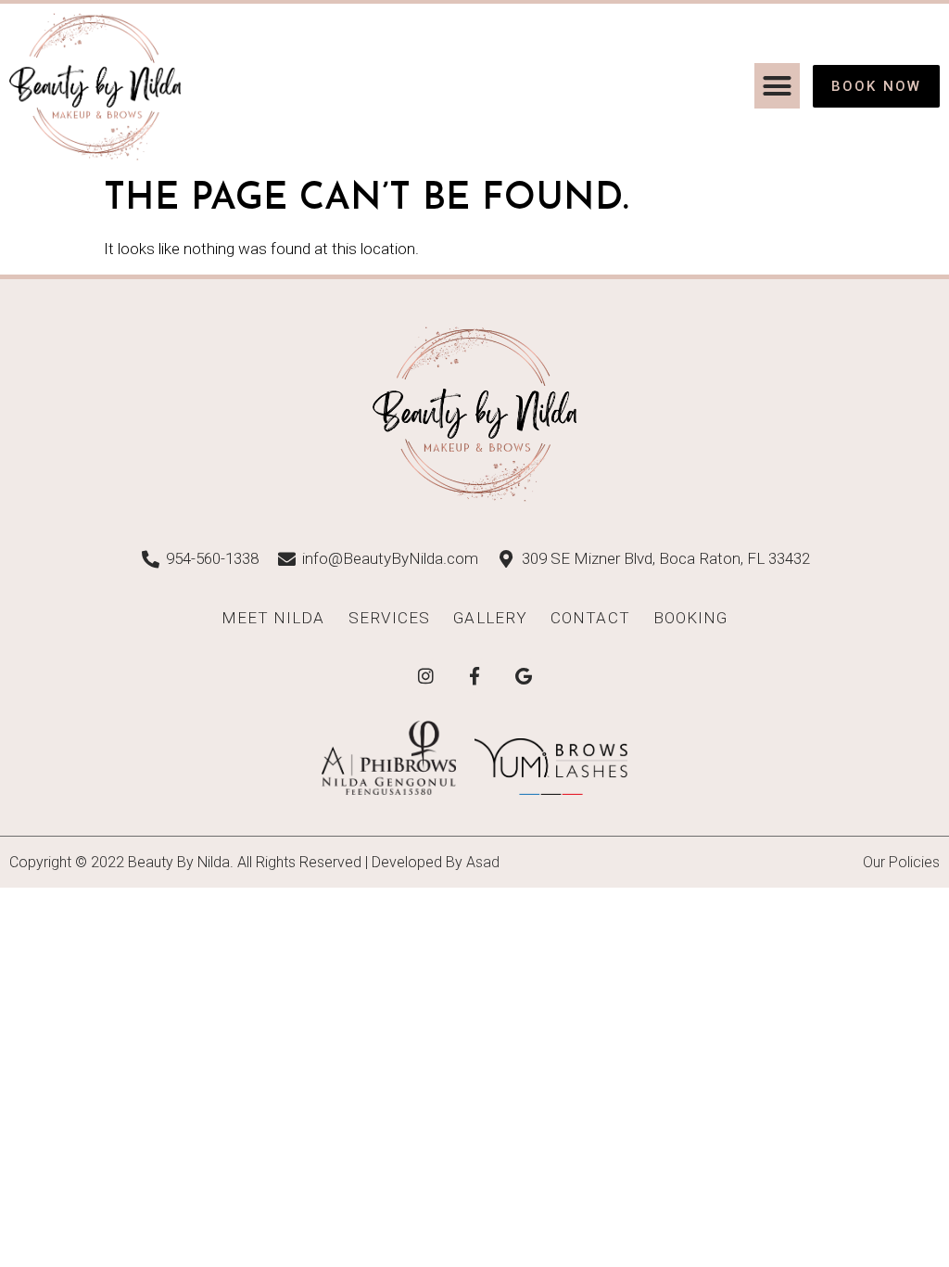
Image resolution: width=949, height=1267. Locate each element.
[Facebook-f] (474, 675)
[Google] (523, 675)
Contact (590, 617)
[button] (777, 86)
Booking (690, 617)
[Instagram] (425, 675)
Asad (483, 862)
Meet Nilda (273, 617)
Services (389, 617)
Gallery (490, 617)
